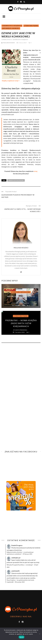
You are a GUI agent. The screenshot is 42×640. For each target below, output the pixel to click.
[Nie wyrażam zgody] (40, 634)
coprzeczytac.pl (6, 39)
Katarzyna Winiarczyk (21, 303)
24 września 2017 (19, 305)
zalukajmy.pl (15, 558)
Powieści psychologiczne (16, 180)
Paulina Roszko (9, 42)
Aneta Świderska (21, 330)
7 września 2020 (20, 332)
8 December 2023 (20, 582)
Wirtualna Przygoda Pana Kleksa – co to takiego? (20, 565)
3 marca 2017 (22, 42)
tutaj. (36, 171)
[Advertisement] (17, 525)
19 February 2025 (27, 554)
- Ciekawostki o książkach (20, 39)
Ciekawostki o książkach (12, 25)
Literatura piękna (31, 25)
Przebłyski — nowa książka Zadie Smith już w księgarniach (21, 323)
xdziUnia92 (15, 571)
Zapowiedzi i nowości (10, 28)
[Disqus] (21, 370)
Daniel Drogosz (16, 545)
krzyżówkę (28, 548)
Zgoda (21, 637)
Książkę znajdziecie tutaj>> (11, 81)
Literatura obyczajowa (20, 292)
